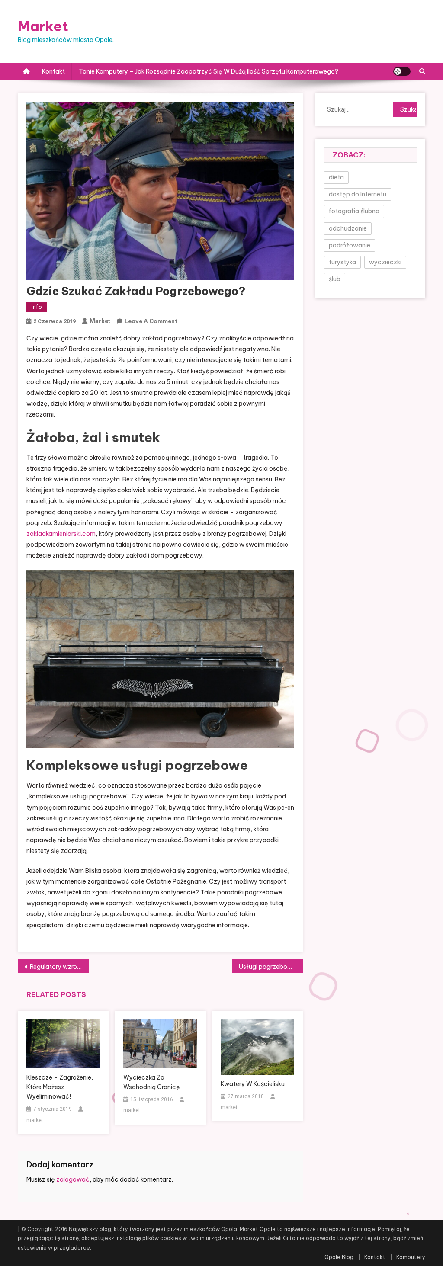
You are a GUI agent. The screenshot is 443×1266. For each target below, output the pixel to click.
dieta (336, 177)
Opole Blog (338, 1257)
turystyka (342, 262)
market (100, 320)
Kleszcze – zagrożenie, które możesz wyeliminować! (59, 1087)
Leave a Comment (151, 320)
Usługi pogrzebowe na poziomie (271, 967)
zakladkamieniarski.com (61, 534)
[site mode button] (402, 71)
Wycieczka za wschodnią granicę (151, 1082)
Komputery (410, 1257)
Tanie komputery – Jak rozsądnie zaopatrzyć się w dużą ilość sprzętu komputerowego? (208, 71)
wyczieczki (385, 262)
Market (43, 26)
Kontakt (53, 71)
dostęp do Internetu (357, 194)
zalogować (73, 1179)
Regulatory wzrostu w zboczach (59, 967)
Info (37, 307)
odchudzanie (348, 228)
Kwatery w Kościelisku (253, 1084)
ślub (334, 279)
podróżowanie (349, 245)
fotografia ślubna (354, 211)
